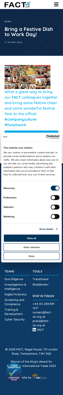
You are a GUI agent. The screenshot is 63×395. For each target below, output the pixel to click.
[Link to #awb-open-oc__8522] (56, 4)
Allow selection (31, 247)
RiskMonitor (41, 284)
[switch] (55, 197)
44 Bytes (39, 376)
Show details (46, 229)
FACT (16, 97)
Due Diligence (14, 279)
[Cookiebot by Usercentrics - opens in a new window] (46, 137)
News (8, 21)
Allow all (31, 238)
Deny (31, 256)
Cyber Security (15, 319)
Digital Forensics (16, 294)
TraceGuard (40, 279)
